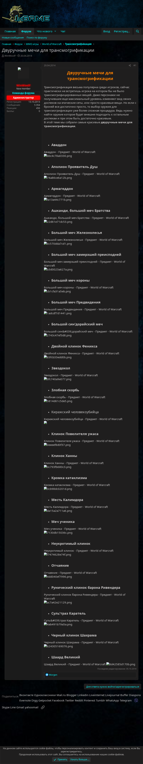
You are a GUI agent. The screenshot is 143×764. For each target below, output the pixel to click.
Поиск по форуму (37, 37)
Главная (10, 31)
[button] (55, 31)
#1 (135, 65)
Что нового (44, 31)
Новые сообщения (13, 37)
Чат (63, 31)
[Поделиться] (130, 65)
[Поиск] (137, 31)
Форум (26, 31)
